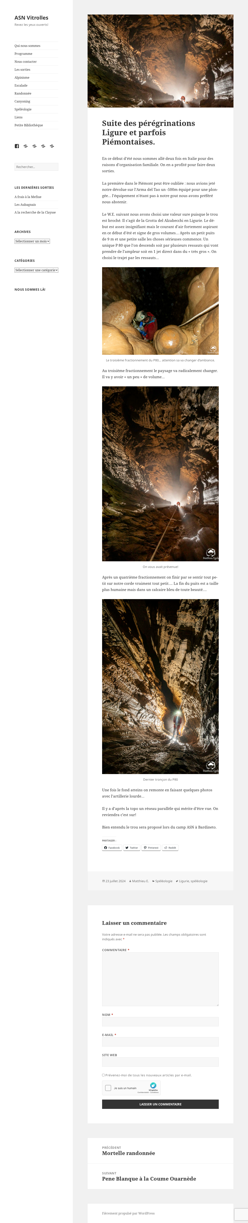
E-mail (109, 1035)
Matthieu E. (140, 881)
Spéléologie (23, 109)
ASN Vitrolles (31, 17)
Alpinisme (22, 77)
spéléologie (199, 881)
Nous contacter (26, 61)
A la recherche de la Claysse (36, 212)
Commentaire (115, 950)
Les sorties (22, 69)
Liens (18, 117)
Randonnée (23, 93)
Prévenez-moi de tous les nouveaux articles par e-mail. (148, 1075)
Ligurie (184, 881)
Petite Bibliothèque (29, 125)
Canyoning (22, 101)
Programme (23, 54)
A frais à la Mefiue (28, 197)
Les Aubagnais (25, 204)
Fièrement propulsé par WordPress (128, 1213)
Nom (107, 1015)
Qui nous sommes (27, 46)
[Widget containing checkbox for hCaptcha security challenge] (131, 1088)
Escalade (21, 85)
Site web (109, 1055)
